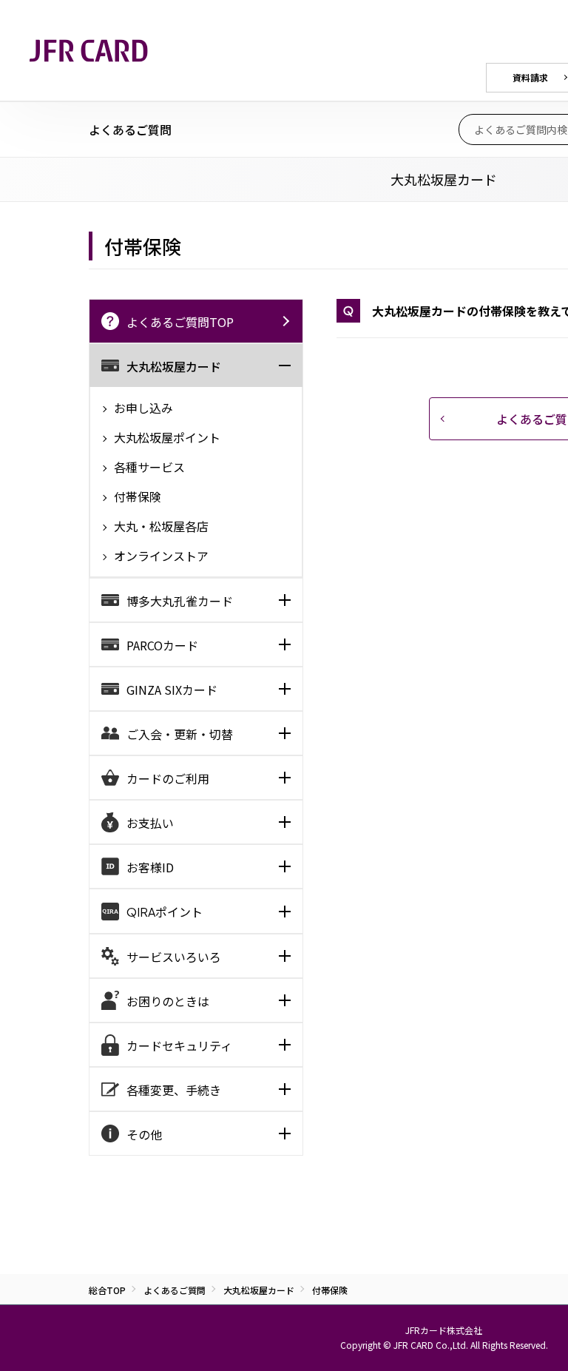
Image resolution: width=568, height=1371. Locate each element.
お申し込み (142, 408)
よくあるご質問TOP (180, 322)
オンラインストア (160, 556)
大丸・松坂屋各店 (160, 526)
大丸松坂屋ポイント (165, 437)
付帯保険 (136, 496)
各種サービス (148, 467)
